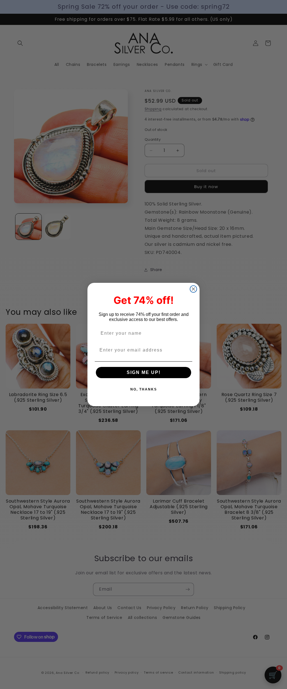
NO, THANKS (143, 389)
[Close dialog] (193, 289)
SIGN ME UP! (144, 372)
